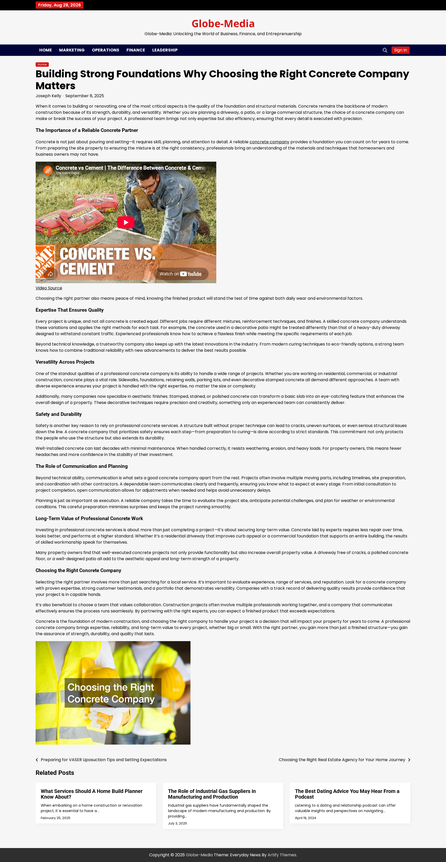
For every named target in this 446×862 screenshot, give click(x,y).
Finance (135, 50)
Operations (105, 50)
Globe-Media (223, 23)
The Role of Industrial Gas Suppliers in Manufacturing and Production (212, 794)
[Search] (385, 50)
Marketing (72, 50)
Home (45, 50)
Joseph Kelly (48, 96)
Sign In (400, 50)
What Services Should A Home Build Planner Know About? (91, 794)
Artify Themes (282, 855)
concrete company (269, 142)
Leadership (165, 50)
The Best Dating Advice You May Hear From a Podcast (347, 794)
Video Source (49, 288)
